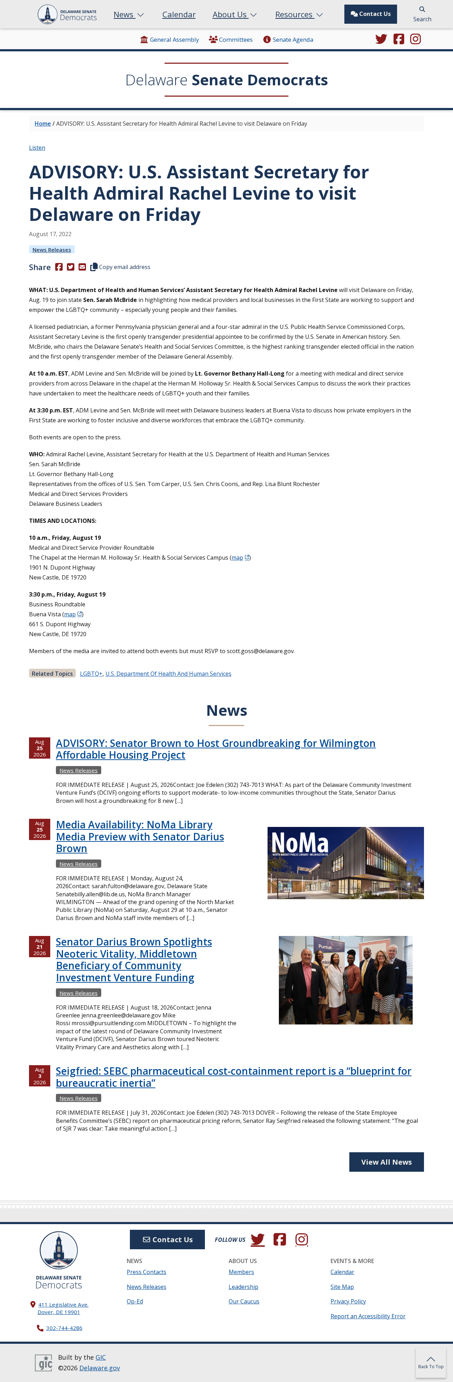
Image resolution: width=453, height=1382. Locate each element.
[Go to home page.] (67, 14)
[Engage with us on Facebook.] (398, 40)
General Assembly (174, 39)
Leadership (243, 1287)
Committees (236, 39)
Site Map (342, 1287)
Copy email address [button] (124, 267)
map (237, 557)
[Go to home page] (58, 1250)
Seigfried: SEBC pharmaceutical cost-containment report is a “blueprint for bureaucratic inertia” (234, 1077)
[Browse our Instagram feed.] (415, 40)
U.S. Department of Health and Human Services (168, 674)
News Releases (52, 249)
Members (241, 1272)
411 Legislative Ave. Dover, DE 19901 (63, 1308)
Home (43, 123)
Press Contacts (146, 1272)
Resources (295, 14)
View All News (386, 1162)
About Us (231, 14)
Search (422, 19)
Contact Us (374, 14)
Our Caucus (244, 1301)
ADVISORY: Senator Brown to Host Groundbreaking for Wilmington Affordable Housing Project (216, 749)
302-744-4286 (64, 1327)
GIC (101, 1357)
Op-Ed (135, 1301)
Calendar (179, 14)
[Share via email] (82, 267)
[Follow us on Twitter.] (381, 40)
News (125, 14)
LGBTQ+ (91, 674)
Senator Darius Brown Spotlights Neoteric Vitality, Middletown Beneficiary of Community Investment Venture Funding (134, 959)
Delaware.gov (99, 1368)
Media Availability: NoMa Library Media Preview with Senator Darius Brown (140, 836)
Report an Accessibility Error (368, 1316)
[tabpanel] (226, 942)
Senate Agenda (293, 39)
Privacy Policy (348, 1301)
